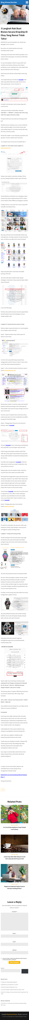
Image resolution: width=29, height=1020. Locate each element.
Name (14, 933)
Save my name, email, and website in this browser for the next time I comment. (15, 959)
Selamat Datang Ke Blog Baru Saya (9, 987)
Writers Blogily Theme (21, 1016)
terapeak (21, 79)
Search (2, 968)
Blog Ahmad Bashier (9, 2)
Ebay (3, 789)
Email (14, 941)
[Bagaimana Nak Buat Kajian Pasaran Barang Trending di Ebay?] (14, 872)
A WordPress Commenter (7, 1003)
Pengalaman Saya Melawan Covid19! (9, 984)
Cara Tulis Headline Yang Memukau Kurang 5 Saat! (12, 989)
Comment (14, 911)
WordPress (11, 1016)
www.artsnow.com (6, 148)
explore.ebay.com (9, 506)
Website (14, 950)
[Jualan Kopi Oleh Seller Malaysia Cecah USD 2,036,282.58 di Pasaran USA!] (14, 843)
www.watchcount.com (10, 370)
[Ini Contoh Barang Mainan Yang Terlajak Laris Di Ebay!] (14, 813)
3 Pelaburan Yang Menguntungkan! (9, 982)
